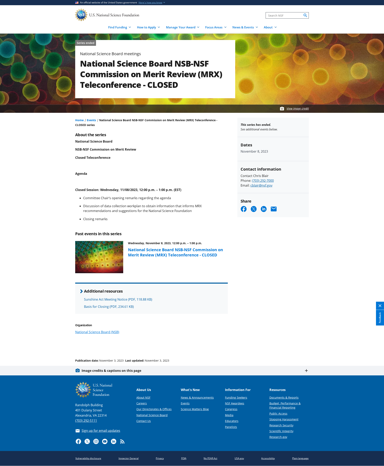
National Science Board (152, 415)
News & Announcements (197, 397)
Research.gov (278, 437)
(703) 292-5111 (86, 420)
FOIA (183, 458)
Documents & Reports (284, 397)
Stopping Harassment (283, 419)
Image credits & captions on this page (111, 370)
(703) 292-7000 (263, 180)
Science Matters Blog (195, 409)
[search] (305, 15)
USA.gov (239, 458)
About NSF (143, 397)
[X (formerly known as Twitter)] (87, 441)
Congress (231, 409)
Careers (141, 403)
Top (375, 345)
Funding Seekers (236, 397)
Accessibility (268, 458)
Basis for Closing (109, 306)
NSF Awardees (234, 403)
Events (91, 120)
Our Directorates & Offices (154, 409)
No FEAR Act (210, 458)
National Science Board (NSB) (97, 332)
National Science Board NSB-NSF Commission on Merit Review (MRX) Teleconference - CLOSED (175, 252)
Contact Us (143, 421)
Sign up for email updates (101, 430)
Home (79, 120)
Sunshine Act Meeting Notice (118, 299)
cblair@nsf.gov (261, 185)
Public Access (278, 413)
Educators (231, 421)
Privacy (160, 458)
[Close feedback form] (380, 306)
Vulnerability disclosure (88, 458)
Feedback (380, 317)
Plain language (300, 458)
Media (229, 415)
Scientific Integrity (281, 431)
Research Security (281, 425)
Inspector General (129, 458)
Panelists (231, 427)
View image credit (298, 108)
